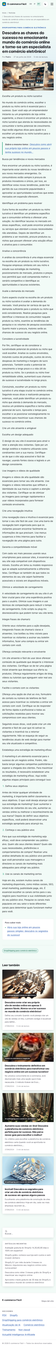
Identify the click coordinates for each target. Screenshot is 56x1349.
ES (31, 4)
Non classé (24, 1329)
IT (35, 4)
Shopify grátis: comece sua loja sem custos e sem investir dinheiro (28, 1256)
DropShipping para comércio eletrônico (24, 28)
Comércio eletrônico (34, 1325)
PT (39, 4)
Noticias (12, 13)
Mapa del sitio (48, 1301)
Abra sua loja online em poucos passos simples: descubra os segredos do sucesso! (27, 931)
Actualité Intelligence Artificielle (18, 1334)
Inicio (4, 13)
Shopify (14, 1315)
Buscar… (9, 1234)
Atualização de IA (11, 1325)
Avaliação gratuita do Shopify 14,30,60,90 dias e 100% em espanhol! (27, 1249)
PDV (4, 1315)
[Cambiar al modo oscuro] (45, 4)
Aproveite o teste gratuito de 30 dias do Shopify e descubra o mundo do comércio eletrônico (28, 1281)
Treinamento (8, 1329)
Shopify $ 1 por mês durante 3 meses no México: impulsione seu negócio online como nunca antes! (25, 1265)
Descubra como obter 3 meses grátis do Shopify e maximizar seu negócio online (28, 1273)
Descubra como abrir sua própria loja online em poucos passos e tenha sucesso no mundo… (28, 148)
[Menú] (52, 4)
